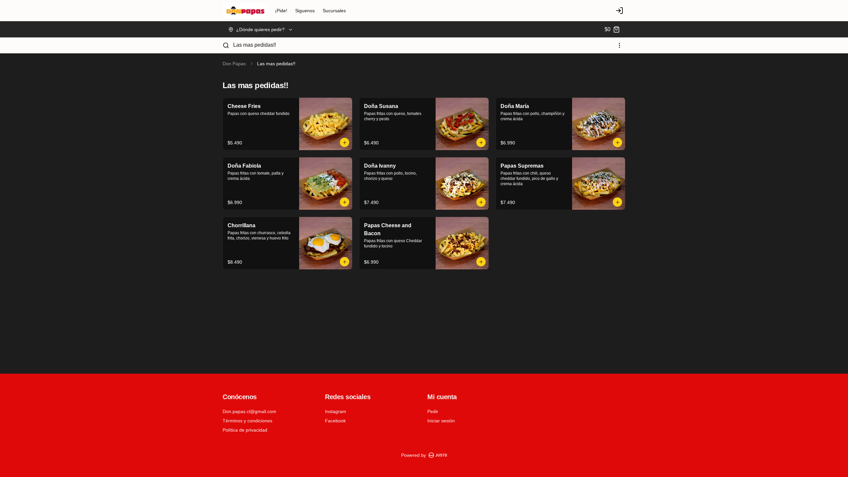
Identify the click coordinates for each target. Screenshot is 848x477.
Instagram (335, 411)
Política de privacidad (245, 430)
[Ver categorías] (619, 45)
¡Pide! (281, 10)
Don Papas (234, 63)
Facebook (335, 420)
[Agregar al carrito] (344, 142)
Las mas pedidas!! (254, 45)
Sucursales (334, 10)
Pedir (432, 411)
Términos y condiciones (247, 420)
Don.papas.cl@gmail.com (249, 411)
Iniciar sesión (441, 420)
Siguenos (305, 10)
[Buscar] (226, 45)
